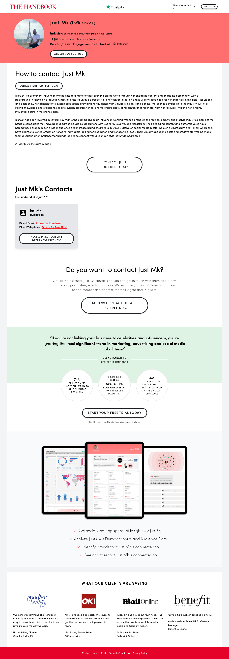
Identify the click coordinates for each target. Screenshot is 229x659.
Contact (86, 653)
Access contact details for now (114, 305)
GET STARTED (209, 7)
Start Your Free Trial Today (114, 412)
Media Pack (99, 653)
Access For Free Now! (48, 223)
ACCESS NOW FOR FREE (68, 53)
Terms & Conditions (119, 653)
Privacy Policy (139, 653)
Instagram (122, 43)
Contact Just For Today (39, 85)
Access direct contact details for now (46, 238)
